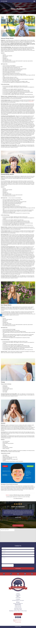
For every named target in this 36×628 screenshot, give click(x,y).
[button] (34, 1)
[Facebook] (16, 617)
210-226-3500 (4, 1)
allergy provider (31, 101)
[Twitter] (18, 617)
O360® (20, 626)
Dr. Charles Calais (18, 622)
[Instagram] (20, 617)
